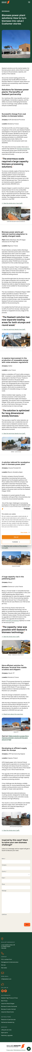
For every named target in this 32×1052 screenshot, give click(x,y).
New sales (4, 967)
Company (4, 865)
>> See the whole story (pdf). (10, 636)
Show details (24, 532)
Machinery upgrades (7, 1035)
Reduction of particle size (8, 1019)
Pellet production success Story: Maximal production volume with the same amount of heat (15, 738)
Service (3, 965)
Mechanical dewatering (7, 1022)
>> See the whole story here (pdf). (12, 203)
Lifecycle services (6, 1029)
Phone (3, 884)
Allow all (16, 537)
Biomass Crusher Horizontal (9, 1006)
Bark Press (4, 1000)
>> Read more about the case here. (12, 714)
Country (4, 871)
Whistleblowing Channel (20, 1050)
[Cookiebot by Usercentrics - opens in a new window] (23, 509)
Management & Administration (9, 962)
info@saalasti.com (6, 979)
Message (4, 890)
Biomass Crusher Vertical (8, 1009)
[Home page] (15, 2)
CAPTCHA (4, 914)
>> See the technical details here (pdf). (14, 329)
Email (3, 877)
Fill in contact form (6, 959)
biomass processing (23, 148)
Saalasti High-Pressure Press (9, 998)
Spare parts (4, 1032)
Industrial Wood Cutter (7, 1012)
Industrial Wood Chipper (8, 1003)
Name (3, 858)
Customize (15, 541)
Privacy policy (10, 1050)
